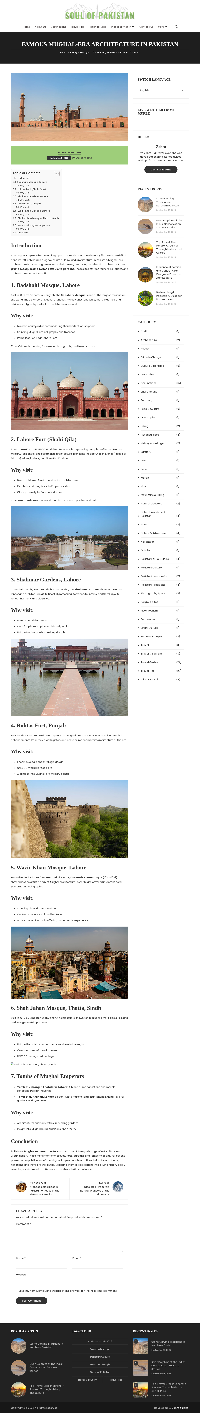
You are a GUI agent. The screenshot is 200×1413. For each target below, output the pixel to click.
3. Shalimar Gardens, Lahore (31, 196)
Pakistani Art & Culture (155, 559)
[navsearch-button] (176, 27)
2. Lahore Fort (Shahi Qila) (30, 189)
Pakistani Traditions (153, 585)
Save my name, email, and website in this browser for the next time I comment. (68, 1290)
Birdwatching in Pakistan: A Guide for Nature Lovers (169, 296)
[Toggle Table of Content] (55, 173)
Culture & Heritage (152, 366)
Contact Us (146, 27)
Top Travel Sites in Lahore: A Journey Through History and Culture (169, 247)
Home (26, 27)
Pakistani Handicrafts (154, 576)
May (143, 486)
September (148, 619)
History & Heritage (69, 152)
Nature (145, 524)
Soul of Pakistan (83, 158)
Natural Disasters (151, 503)
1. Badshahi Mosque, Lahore (31, 182)
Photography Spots (153, 593)
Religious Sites (149, 602)
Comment (23, 1224)
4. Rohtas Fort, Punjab (28, 203)
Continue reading (161, 169)
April (144, 331)
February (146, 400)
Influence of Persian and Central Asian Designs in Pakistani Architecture (168, 272)
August (145, 348)
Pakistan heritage (100, 1349)
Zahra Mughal (180, 1408)
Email (76, 1258)
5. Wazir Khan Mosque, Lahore (32, 210)
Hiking (144, 426)
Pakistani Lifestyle (100, 1364)
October (146, 550)
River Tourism (149, 610)
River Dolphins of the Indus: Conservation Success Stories (169, 224)
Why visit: (25, 185)
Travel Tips (77, 27)
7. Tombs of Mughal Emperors (32, 225)
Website (21, 1275)
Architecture (149, 340)
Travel (145, 645)
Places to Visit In (121, 27)
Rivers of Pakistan (100, 1372)
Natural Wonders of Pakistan (153, 514)
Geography (148, 417)
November (147, 542)
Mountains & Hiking (152, 495)
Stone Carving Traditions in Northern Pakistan (167, 202)
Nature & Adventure (153, 533)
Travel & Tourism (151, 653)
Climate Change (151, 357)
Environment (149, 391)
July (143, 460)
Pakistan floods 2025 (100, 1341)
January (146, 452)
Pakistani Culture (151, 567)
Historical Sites (98, 27)
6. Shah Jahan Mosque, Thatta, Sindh (37, 218)
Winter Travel (149, 679)
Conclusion (21, 232)
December (147, 374)
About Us (40, 27)
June (144, 469)
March (145, 478)
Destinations (58, 27)
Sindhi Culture (149, 628)
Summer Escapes (151, 636)
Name (21, 1258)
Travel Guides (149, 662)
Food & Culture (150, 409)
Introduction (21, 178)
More (161, 27)
